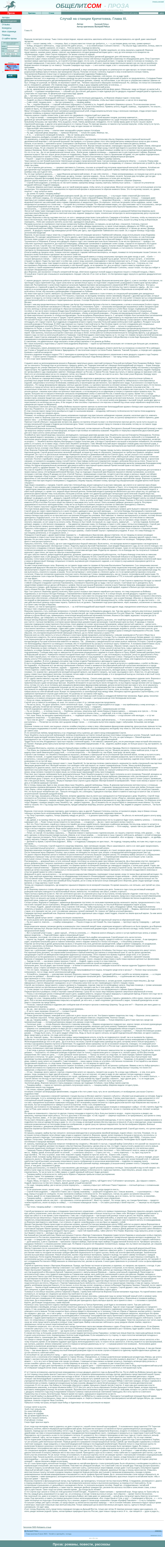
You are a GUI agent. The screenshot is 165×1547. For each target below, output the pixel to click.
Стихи (51, 13)
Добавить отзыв (44, 1527)
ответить (158, 1531)
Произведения (9, 21)
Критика (31, 13)
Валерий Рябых (102, 24)
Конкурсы (6, 28)
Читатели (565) (29, 1527)
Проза (11, 13)
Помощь (6, 35)
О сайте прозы (9, 38)
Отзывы (6, 24)
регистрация (5, 55)
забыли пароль (15, 55)
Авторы (6, 17)
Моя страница (9, 31)
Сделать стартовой (158, 1)
